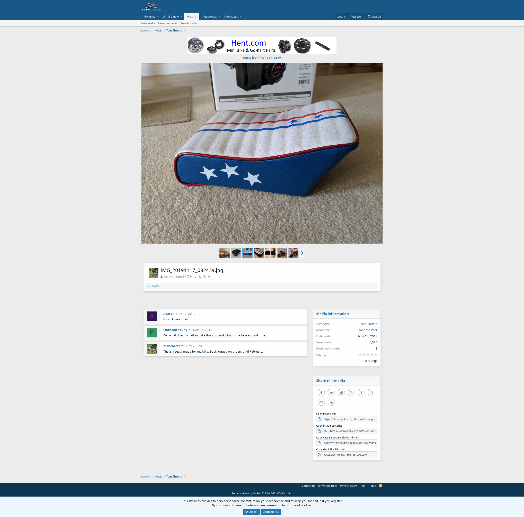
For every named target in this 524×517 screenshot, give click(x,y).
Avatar (168, 313)
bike (205, 351)
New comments (167, 23)
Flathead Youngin (177, 330)
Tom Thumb (368, 324)
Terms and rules (327, 486)
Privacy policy (348, 486)
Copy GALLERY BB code (330, 449)
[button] (158, 16)
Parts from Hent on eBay (262, 57)
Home (372, 486)
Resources (209, 16)
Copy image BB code (328, 425)
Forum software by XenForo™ (262, 493)
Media (191, 16)
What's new (171, 16)
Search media (189, 23)
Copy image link (326, 414)
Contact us (308, 486)
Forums (149, 16)
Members (231, 16)
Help (362, 486)
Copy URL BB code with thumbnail (337, 437)
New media (148, 23)
